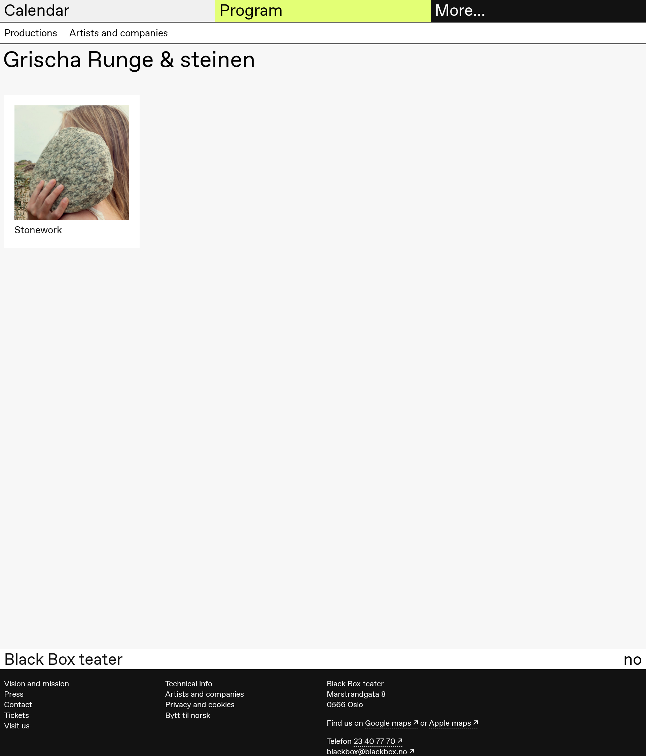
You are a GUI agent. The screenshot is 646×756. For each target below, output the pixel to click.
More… (460, 10)
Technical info (188, 684)
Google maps (388, 723)
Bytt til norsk (187, 715)
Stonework (38, 230)
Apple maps (450, 723)
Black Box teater (63, 659)
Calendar (37, 10)
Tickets (16, 715)
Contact (18, 704)
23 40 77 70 (374, 741)
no (632, 659)
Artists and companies (118, 33)
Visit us (17, 726)
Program (251, 10)
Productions (30, 33)
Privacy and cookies (200, 704)
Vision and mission (36, 684)
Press (14, 694)
